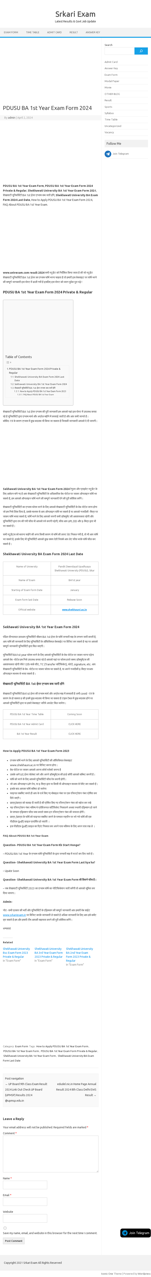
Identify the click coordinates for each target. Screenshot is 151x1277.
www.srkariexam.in (14, 915)
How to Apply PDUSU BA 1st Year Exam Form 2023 (43, 391)
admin (11, 117)
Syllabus (109, 113)
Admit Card (54, 32)
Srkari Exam (75, 14)
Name (7, 1178)
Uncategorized (113, 126)
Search (108, 44)
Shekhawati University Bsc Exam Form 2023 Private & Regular (16, 952)
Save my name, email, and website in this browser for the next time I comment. (50, 1233)
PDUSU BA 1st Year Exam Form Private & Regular (69, 1051)
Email (7, 1195)
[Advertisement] (50, 73)
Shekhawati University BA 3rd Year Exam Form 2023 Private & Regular (49, 952)
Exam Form (11, 32)
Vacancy (109, 132)
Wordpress (144, 1273)
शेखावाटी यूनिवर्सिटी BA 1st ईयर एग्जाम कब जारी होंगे (35, 388)
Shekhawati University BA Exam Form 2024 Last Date (39, 378)
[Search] (141, 51)
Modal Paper (112, 81)
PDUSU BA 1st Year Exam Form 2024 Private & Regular (35, 370)
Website (8, 1211)
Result (74, 32)
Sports (108, 106)
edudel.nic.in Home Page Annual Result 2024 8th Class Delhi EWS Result (76, 1089)
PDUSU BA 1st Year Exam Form (21, 1051)
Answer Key (93, 32)
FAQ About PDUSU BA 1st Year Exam (38, 394)
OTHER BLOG (112, 94)
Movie (108, 87)
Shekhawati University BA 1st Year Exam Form (29, 1055)
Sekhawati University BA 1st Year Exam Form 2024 (41, 384)
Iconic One (107, 1273)
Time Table (32, 32)
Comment (10, 1133)
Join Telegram (139, 1233)
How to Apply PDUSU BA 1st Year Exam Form (62, 1046)
